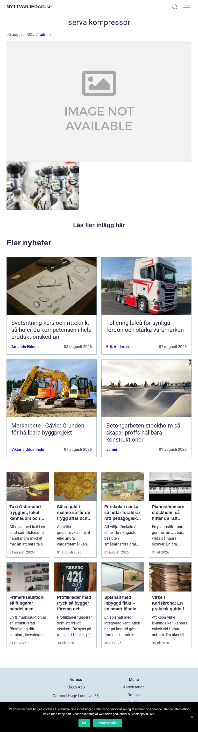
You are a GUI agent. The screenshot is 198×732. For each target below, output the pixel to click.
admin (45, 34)
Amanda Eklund (25, 346)
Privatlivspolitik (107, 723)
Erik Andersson (119, 346)
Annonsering (134, 687)
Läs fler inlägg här (99, 225)
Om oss (134, 695)
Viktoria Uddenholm (28, 449)
